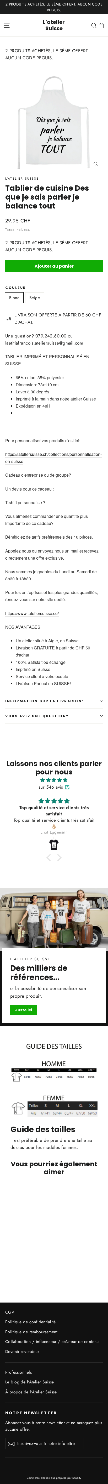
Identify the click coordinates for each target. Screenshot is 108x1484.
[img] (54, 780)
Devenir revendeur (22, 1351)
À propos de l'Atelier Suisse (31, 1392)
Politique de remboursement (31, 1332)
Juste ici (23, 1010)
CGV (9, 1312)
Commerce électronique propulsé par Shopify (54, 1478)
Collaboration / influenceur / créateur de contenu (52, 1342)
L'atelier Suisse (54, 25)
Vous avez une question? (37, 716)
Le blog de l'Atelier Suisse (29, 1382)
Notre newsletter (31, 1412)
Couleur (15, 288)
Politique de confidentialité (30, 1322)
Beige (34, 298)
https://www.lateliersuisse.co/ (32, 613)
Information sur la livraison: (44, 701)
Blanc (14, 298)
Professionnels (18, 1372)
